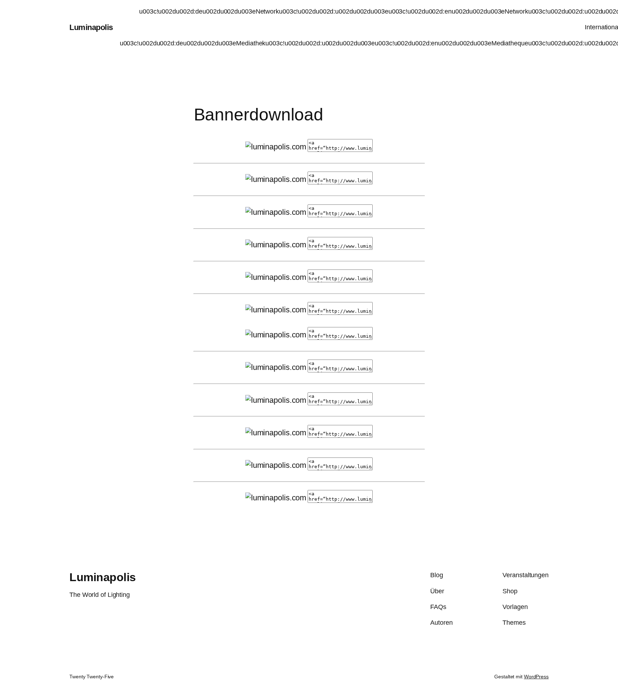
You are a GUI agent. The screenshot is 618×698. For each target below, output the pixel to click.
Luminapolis (91, 27)
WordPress (536, 676)
